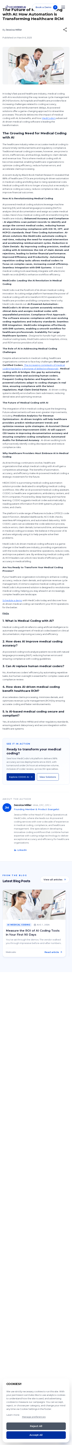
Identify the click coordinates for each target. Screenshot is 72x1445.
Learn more (12, 1414)
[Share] (64, 29)
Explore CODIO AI (19, 777)
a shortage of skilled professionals (40, 368)
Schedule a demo (12, 600)
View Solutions (48, 777)
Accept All (36, 1434)
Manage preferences (34, 1416)
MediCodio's (49, 118)
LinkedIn (22, 850)
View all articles (53, 879)
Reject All (36, 1426)
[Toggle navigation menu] (63, 7)
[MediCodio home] (15, 7)
